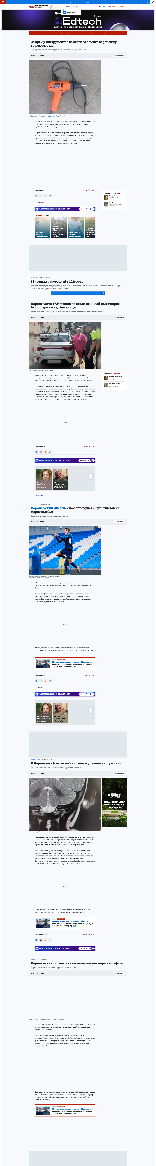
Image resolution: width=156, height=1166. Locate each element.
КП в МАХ (85, 33)
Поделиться (120, 55)
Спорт (103, 2)
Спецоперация (26, 2)
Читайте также (34, 277)
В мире (63, 2)
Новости (40, 33)
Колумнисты (111, 2)
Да (64, 12)
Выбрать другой (71, 12)
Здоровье (77, 2)
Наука (97, 2)
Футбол (40, 687)
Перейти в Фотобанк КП (53, 116)
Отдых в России (94, 33)
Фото (11, 2)
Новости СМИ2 (39, 495)
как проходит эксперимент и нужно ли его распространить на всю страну (72, 664)
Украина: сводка (77, 33)
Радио (104, 6)
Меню (3, 2)
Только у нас (47, 33)
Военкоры (56, 33)
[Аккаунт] (153, 2)
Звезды (69, 2)
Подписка (121, 6)
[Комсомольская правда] (38, 6)
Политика (36, 2)
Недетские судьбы (65, 33)
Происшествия (123, 2)
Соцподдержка (88, 2)
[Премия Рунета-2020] (54, 7)
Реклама (112, 6)
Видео (17, 2)
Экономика (55, 2)
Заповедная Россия (106, 33)
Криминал (40, 202)
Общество (45, 2)
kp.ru (92, 190)
